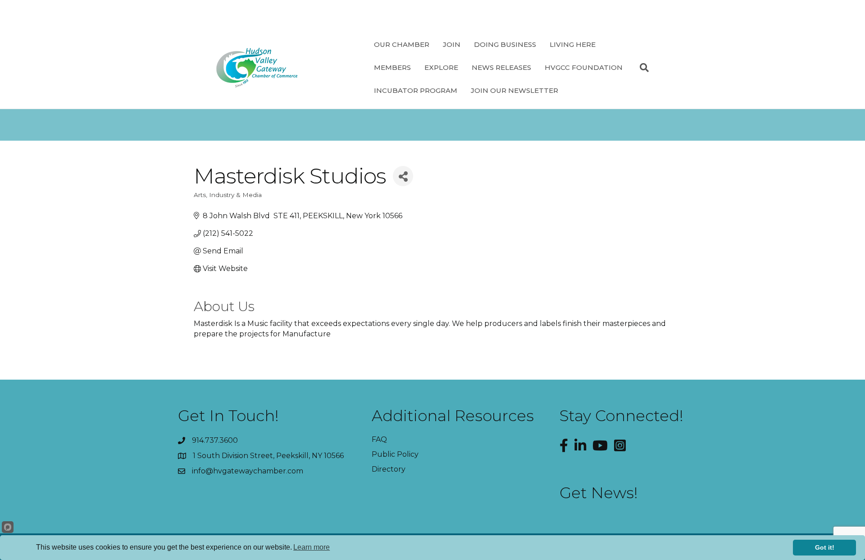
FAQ (379, 439)
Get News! (599, 492)
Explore (441, 67)
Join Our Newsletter (514, 90)
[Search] (641, 67)
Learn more (311, 547)
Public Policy (395, 454)
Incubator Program (415, 90)
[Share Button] (403, 176)
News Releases (501, 67)
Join (451, 44)
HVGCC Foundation (584, 67)
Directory (388, 469)
